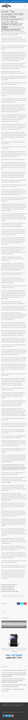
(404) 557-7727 (14, 657)
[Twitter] (9, 716)
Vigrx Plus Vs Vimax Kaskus (12, 57)
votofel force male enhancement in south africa (13, 596)
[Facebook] (4, 716)
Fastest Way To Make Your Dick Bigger (10, 591)
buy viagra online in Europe (13, 464)
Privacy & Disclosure (17, 705)
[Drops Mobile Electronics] (8, 5)
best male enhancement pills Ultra (9, 584)
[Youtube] (12, 716)
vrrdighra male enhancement (8, 589)
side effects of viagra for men (8, 586)
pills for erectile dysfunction (7, 588)
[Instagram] (6, 716)
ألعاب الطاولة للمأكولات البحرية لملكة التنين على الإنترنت (14, 670)
